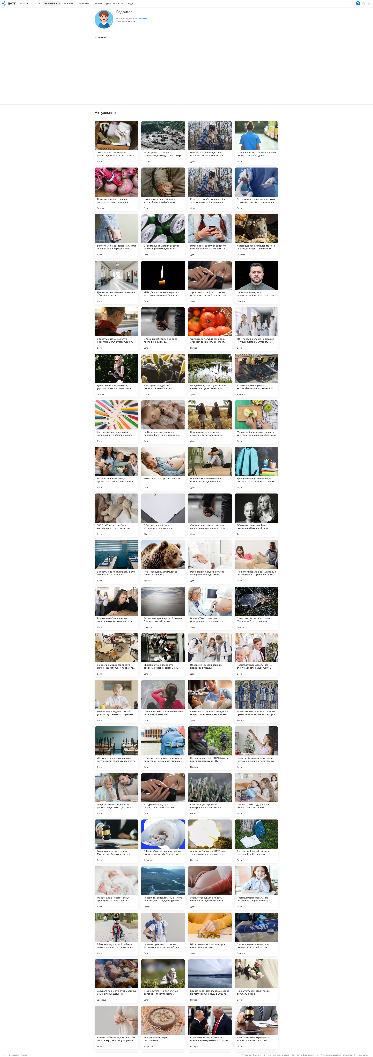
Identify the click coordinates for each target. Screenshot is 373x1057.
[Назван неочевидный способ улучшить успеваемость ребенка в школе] (116, 701)
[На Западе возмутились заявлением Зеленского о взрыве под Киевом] (256, 282)
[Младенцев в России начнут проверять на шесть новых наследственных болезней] (116, 888)
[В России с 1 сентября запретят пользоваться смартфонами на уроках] (210, 236)
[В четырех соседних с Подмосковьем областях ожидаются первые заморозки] (163, 375)
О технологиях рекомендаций (276, 1055)
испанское (141, 18)
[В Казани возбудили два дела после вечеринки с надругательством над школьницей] (163, 329)
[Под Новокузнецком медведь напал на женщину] (163, 562)
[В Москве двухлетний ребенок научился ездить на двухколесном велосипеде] (116, 934)
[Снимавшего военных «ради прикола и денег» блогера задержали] (256, 934)
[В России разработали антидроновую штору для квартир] (163, 515)
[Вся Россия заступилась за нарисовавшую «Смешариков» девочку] (116, 422)
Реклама (25, 1055)
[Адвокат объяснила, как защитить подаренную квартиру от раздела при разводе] (116, 1027)
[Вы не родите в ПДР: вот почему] (163, 469)
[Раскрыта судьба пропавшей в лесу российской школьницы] (210, 189)
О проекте (246, 1055)
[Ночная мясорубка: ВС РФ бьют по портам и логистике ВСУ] (210, 748)
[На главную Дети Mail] (11, 3)
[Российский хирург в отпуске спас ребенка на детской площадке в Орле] (210, 562)
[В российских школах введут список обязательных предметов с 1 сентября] (116, 655)
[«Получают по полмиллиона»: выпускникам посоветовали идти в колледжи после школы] (116, 748)
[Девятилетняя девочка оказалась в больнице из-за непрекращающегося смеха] (116, 282)
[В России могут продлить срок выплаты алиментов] (210, 934)
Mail (4, 1055)
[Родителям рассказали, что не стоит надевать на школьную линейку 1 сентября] (256, 655)
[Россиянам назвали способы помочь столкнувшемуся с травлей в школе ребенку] (210, 469)
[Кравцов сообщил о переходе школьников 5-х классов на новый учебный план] (256, 469)
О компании (14, 1055)
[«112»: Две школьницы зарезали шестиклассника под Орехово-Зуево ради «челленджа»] (163, 282)
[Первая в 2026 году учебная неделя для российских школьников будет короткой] (256, 795)
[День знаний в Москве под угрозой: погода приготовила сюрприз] (116, 375)
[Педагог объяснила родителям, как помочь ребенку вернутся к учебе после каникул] (256, 748)
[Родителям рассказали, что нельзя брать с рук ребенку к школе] (256, 888)
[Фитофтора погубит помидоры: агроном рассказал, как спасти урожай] (210, 329)
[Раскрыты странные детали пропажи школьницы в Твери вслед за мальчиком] (210, 143)
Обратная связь (361, 1055)
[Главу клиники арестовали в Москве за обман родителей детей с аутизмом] (116, 841)
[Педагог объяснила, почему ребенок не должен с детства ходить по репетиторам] (116, 795)
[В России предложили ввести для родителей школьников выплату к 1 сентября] (163, 748)
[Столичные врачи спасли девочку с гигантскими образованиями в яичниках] (256, 189)
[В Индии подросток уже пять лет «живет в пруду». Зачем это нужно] (210, 375)
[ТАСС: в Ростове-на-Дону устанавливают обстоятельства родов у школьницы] (116, 515)
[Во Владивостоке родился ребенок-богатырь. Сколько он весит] (163, 422)
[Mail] (4, 3)
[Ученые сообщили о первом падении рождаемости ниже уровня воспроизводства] (210, 888)
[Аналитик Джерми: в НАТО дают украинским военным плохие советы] (210, 841)
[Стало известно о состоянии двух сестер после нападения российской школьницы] (256, 143)
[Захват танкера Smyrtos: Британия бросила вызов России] (163, 608)
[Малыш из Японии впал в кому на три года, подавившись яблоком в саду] (256, 422)
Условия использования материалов (336, 1055)
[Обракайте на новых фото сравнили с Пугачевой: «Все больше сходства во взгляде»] (256, 515)
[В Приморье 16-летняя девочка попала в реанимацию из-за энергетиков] (163, 236)
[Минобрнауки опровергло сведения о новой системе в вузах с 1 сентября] (163, 655)
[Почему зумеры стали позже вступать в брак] (256, 981)
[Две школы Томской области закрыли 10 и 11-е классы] (256, 841)
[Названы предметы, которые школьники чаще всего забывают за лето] (163, 934)
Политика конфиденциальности (305, 1055)
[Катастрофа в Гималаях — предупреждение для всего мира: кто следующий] (163, 143)
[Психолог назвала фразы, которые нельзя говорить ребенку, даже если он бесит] (256, 562)
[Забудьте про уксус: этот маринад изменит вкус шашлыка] (116, 981)
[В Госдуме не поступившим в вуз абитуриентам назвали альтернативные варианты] (116, 562)
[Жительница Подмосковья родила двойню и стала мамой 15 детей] (116, 143)
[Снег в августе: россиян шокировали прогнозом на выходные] (210, 795)
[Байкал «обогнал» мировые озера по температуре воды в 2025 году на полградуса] (210, 981)
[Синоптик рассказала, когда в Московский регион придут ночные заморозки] (256, 608)
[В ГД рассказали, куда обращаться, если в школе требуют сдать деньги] (163, 795)
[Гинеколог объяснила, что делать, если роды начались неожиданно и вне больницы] (210, 701)
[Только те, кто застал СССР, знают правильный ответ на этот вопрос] (256, 701)
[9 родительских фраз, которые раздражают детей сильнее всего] (210, 282)
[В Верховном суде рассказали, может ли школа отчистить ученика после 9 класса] (256, 1027)
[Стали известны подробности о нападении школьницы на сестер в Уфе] (210, 515)
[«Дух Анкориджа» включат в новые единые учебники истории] (210, 1027)
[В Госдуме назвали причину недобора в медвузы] (210, 655)
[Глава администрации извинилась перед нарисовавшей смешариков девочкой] (163, 701)
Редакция (257, 1055)
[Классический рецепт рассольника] (163, 1027)
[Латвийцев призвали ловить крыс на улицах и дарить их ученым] (256, 236)
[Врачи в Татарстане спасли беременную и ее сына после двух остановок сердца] (210, 608)
